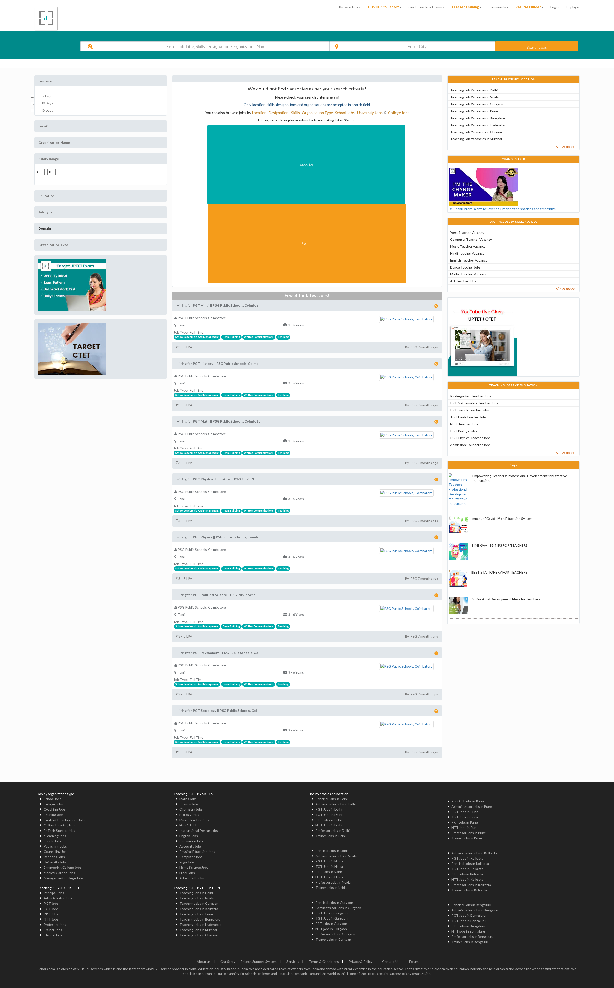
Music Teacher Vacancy (467, 246)
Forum (414, 961)
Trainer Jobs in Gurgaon (333, 939)
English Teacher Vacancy (468, 260)
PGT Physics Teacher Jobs (470, 438)
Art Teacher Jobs (463, 281)
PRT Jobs (51, 914)
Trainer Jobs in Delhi (330, 836)
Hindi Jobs (187, 873)
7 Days (47, 96)
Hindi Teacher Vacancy (467, 253)
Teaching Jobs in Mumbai (198, 930)
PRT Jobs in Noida (328, 872)
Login (554, 7)
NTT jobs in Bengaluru (468, 931)
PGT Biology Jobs (463, 431)
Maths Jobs (188, 799)
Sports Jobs (52, 841)
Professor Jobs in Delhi (332, 830)
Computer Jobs (190, 857)
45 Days (47, 110)
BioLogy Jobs (189, 815)
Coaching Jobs (54, 809)
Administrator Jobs (58, 898)
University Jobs (370, 112)
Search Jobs (537, 47)
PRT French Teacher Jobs (469, 410)
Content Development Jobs (64, 820)
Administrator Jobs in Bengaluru (475, 910)
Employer (573, 7)
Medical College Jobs (59, 873)
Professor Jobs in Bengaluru (472, 936)
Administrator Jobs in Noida (336, 856)
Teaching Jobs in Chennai (198, 935)
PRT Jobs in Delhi (328, 820)
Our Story (227, 961)
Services (292, 961)
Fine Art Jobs (189, 825)
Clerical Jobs (53, 935)
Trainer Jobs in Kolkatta (469, 890)
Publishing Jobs (55, 846)
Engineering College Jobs (63, 867)
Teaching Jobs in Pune (196, 914)
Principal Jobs (54, 893)
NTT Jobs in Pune (464, 828)
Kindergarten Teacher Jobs (470, 396)
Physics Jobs (189, 804)
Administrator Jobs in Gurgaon (338, 908)
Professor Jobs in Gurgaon (335, 934)
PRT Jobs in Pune (464, 822)
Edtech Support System (259, 961)
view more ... (567, 146)
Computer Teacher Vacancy (471, 239)
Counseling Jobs (56, 852)
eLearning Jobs (55, 836)
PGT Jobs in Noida (329, 861)
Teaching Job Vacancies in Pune (474, 111)
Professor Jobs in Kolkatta (471, 885)
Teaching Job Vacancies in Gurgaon (476, 104)
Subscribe (306, 164)
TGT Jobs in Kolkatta (467, 869)
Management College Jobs (63, 878)
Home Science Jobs (193, 867)
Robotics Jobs (54, 857)
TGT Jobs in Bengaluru (468, 921)
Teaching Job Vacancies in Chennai (476, 132)
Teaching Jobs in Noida (196, 898)
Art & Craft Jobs (191, 878)
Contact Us (390, 961)
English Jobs (188, 836)
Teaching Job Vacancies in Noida (474, 97)
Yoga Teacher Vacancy (467, 232)
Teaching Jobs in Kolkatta (198, 909)
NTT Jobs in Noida (329, 877)
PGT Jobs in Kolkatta (467, 858)
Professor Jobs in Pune (468, 833)
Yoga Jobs (187, 862)
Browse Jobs (348, 7)
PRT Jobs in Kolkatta (467, 874)
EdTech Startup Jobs (59, 830)
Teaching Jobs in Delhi (196, 893)
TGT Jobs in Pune (464, 817)
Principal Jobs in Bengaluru (471, 905)
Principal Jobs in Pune (467, 801)
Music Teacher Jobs (194, 820)
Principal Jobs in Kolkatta (470, 864)
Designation (278, 112)
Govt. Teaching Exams (425, 7)
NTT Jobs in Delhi (328, 825)
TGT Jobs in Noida (329, 866)
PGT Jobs (51, 903)
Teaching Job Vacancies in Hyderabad (478, 125)
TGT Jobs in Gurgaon (331, 918)
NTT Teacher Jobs (464, 424)
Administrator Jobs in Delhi (335, 804)
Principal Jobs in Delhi (331, 799)
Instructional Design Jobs (198, 830)
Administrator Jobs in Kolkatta (474, 853)
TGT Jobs (51, 909)
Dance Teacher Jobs (465, 267)
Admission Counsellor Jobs (470, 445)
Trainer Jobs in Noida (331, 888)
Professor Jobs (55, 924)
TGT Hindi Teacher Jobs (468, 417)
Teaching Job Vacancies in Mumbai (476, 139)
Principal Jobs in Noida (331, 851)
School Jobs (345, 112)
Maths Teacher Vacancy (468, 274)
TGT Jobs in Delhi (328, 815)
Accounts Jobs (190, 846)
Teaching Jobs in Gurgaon (198, 903)
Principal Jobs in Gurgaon (334, 902)
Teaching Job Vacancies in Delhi (474, 90)
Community (497, 7)
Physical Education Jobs (197, 852)
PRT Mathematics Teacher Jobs (474, 403)
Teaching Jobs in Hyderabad (200, 924)
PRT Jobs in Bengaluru (468, 926)
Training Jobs (54, 815)
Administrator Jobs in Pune (471, 806)
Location (259, 112)
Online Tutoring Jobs (59, 825)
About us (204, 961)
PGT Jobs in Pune (464, 812)
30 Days (47, 103)
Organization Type (317, 112)
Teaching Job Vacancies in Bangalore (477, 118)
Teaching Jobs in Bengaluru (199, 919)
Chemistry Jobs (191, 809)
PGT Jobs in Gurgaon (331, 913)
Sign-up (307, 243)
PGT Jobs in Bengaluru (468, 915)
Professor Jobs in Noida (333, 882)
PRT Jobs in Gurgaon (331, 924)
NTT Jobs (51, 919)
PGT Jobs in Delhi (328, 809)
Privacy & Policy (360, 961)
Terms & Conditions (324, 961)
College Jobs (398, 112)
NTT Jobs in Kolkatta (467, 879)
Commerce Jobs (191, 841)
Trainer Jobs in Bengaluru (470, 942)
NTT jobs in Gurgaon (331, 929)
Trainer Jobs (53, 930)
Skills (295, 112)
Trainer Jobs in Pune (466, 838)
